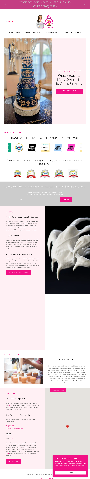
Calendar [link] (26, 32)
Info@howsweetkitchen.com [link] (14, 428)
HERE (10, 405)
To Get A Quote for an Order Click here (69, 91)
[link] (5, 21)
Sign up (65, 199)
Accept (70, 472)
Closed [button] (12, 438)
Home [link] (11, 32)
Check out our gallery (18, 273)
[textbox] (38, 199)
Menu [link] (18, 32)
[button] (36, 32)
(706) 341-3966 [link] (10, 426)
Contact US (13, 461)
